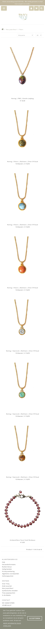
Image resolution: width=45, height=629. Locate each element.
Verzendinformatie (8, 564)
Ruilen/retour (7, 567)
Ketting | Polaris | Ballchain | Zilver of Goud (22, 161)
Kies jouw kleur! (11, 29)
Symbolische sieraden (10, 591)
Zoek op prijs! (7, 586)
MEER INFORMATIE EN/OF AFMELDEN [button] (12, 625)
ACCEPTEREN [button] (34, 618)
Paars (21, 29)
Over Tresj (5, 584)
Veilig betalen (7, 569)
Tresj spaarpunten (8, 593)
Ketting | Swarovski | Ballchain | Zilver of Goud (22, 351)
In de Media (6, 595)
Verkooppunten (7, 576)
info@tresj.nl (6, 605)
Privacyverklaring (8, 571)
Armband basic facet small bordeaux (22, 540)
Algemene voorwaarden (10, 574)
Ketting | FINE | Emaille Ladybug (22, 98)
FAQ (3, 562)
